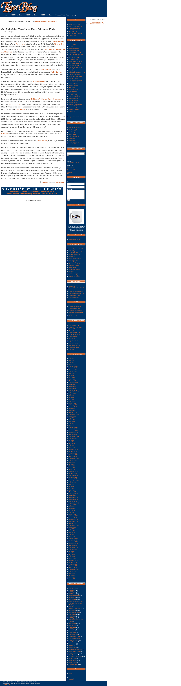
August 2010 (73, 416)
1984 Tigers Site (74, 48)
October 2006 (73, 501)
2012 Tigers (72, 627)
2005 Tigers (72, 599)
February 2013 (73, 366)
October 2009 (73, 434)
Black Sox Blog (73, 59)
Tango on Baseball (74, 334)
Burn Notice (72, 643)
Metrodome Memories (75, 76)
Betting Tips (72, 35)
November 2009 (73, 432)
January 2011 (73, 407)
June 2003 (72, 575)
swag (74, 15)
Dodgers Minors (73, 131)
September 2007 (74, 481)
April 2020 (72, 358)
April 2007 (72, 490)
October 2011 (73, 390)
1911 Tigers (72, 588)
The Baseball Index (75, 316)
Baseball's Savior (74, 65)
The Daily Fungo (74, 265)
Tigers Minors (73, 129)
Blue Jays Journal (74, 96)
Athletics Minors (73, 144)
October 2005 (73, 523)
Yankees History (73, 83)
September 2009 (74, 436)
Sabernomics (73, 342)
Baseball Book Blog (75, 52)
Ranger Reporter (74, 109)
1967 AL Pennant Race (76, 54)
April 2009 (72, 445)
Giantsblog (72, 87)
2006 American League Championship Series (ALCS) (76, 603)
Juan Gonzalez (46, 69)
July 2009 (72, 440)
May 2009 (72, 444)
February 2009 (73, 449)
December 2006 (73, 497)
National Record (73, 98)
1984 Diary (72, 594)
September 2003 (74, 569)
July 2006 (72, 506)
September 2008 (74, 458)
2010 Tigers (72, 623)
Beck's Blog (72, 262)
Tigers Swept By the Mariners (46, 21)
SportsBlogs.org (73, 340)
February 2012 (73, 382)
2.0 (69, 173)
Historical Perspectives (75, 649)
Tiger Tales (72, 256)
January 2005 (73, 540)
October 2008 (73, 456)
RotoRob (71, 349)
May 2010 (72, 421)
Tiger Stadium (73, 655)
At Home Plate (73, 336)
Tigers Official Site (74, 24)
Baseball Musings (74, 325)
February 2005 (73, 538)
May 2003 (72, 577)
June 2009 (72, 442)
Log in (70, 673)
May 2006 (72, 510)
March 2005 (72, 536)
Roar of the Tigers (74, 275)
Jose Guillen (58, 41)
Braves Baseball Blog (75, 80)
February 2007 (73, 493)
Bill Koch (4, 134)
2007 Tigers (72, 614)
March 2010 (72, 425)
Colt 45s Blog (73, 91)
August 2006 (73, 505)
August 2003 (73, 571)
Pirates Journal (73, 82)
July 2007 (72, 484)
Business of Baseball (75, 310)
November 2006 (73, 499)
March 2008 (72, 469)
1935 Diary (72, 590)
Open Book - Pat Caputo (76, 263)
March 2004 (72, 558)
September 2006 (74, 503)
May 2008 (72, 466)
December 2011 (73, 386)
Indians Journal (73, 85)
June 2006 (72, 508)
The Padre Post (73, 102)
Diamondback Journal (75, 108)
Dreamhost (70, 167)
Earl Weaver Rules (74, 74)
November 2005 (73, 521)
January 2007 (73, 495)
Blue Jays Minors (74, 136)
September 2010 (74, 414)
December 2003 (73, 564)
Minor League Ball (74, 345)
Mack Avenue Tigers (75, 258)
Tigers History (73, 660)
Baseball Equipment (75, 636)
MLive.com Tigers (74, 260)
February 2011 (73, 405)
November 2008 (73, 455)
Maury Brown (73, 331)
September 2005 (74, 525)
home (6, 15)
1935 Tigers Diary (17, 15)
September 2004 (74, 547)
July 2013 (72, 360)
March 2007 (72, 492)
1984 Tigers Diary (46, 15)
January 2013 (73, 368)
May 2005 (72, 532)
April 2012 (72, 379)
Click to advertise (97, 22)
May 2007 (72, 488)
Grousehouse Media (73, 162)
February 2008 (73, 471)
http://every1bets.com (97, 23)
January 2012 (73, 384)
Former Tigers (73, 647)
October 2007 (73, 479)
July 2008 (72, 462)
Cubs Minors (72, 138)
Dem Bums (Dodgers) (75, 67)
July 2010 (72, 418)
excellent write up (39, 81)
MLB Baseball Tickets (75, 33)
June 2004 (72, 553)
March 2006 (72, 514)
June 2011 (72, 397)
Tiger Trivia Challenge (75, 656)
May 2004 (72, 555)
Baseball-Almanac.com (76, 291)
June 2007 (72, 486)
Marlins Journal (73, 93)
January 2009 (73, 451)
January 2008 (73, 473)
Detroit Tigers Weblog (75, 251)
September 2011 (74, 392)
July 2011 (71, 395)
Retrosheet (72, 286)
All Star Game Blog (74, 56)
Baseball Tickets (72, 170)
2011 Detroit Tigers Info (76, 26)
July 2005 (72, 529)
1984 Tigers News (74, 595)
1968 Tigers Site (74, 50)
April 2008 (72, 468)
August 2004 (73, 549)
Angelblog (72, 71)
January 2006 (73, 518)
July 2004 (72, 551)
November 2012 (73, 369)
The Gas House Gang (75, 61)
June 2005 (72, 530)
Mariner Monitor (73, 100)
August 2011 (72, 394)
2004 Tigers (72, 597)
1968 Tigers (72, 592)
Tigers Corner (73, 658)
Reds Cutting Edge (74, 58)
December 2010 (73, 408)
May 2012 (72, 377)
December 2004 (73, 542)
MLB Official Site (74, 32)
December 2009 (73, 431)
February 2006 (73, 516)
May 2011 (72, 399)
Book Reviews (73, 642)
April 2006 (72, 512)
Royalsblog (72, 111)
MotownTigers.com (74, 254)
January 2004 (73, 562)
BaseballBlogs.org (74, 332)
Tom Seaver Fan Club (75, 63)
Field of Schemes (74, 343)
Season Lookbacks (74, 653)
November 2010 (73, 410)
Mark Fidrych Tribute (75, 651)
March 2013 (72, 364)
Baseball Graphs (74, 297)
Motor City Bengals (74, 269)
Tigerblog (71, 46)
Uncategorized (60, 182)
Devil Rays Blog (73, 95)
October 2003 (73, 567)
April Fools (72, 631)
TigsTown (71, 271)
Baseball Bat (72, 632)
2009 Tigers (72, 618)
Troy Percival (42, 141)
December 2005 (73, 519)
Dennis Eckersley (15, 104)
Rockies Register (74, 106)
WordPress (70, 679)
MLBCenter (72, 338)
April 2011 (72, 401)
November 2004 (73, 543)
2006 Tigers (72, 610)
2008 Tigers (72, 616)
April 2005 (72, 534)
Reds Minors (72, 140)
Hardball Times (73, 329)
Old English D (73, 267)
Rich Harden (58, 44)
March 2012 (72, 381)
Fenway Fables (73, 78)
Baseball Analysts (74, 347)
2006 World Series (74, 612)
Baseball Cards (73, 634)
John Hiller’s (20, 110)
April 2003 (72, 579)
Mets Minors (72, 134)
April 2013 (72, 362)
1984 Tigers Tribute (75, 239)
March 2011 (72, 403)
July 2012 (72, 373)
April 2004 (72, 556)
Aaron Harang (21, 44)
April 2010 (72, 423)
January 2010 (73, 429)
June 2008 (72, 464)
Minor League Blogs (75, 127)
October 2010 (73, 412)
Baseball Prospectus (75, 295)
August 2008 (73, 460)
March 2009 (72, 447)
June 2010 (72, 419)
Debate (71, 645)
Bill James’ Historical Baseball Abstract (46, 99)
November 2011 (73, 388)
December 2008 (73, 453)
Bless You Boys (73, 252)
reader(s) (7, 684)
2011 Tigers (72, 625)
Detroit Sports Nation (75, 276)
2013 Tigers (72, 629)
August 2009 (73, 438)
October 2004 (73, 545)
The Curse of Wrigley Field (77, 72)
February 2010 (73, 427)
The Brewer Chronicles (75, 104)
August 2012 (73, 371)
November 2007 (73, 477)
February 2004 (73, 560)
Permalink (45, 182)
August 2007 (73, 482)
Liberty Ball (72, 69)
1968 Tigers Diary (31, 15)
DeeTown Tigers (73, 273)
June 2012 (72, 375)
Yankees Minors (73, 132)
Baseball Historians (62, 15)
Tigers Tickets (73, 662)
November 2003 (73, 566)
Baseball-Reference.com (76, 293)
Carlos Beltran (55, 72)
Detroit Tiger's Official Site (76, 249)
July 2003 (72, 573)
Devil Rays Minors (74, 142)
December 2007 (73, 475)
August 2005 (73, 527)
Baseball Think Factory (76, 327)
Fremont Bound (73, 89)
